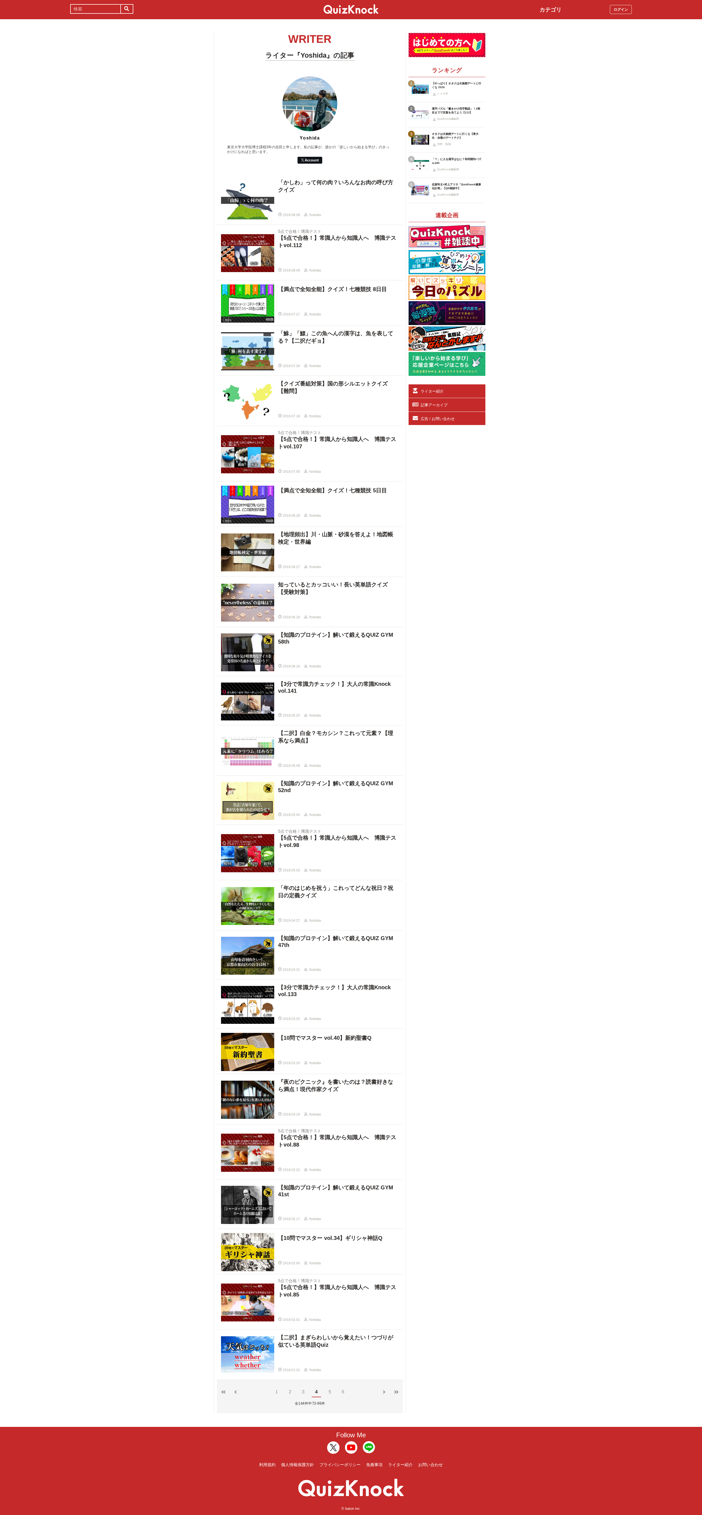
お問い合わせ (430, 1464)
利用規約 (267, 1464)
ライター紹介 (432, 391)
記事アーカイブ (434, 405)
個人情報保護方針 (297, 1464)
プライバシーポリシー (340, 1464)
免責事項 (374, 1464)
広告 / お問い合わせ (438, 419)
